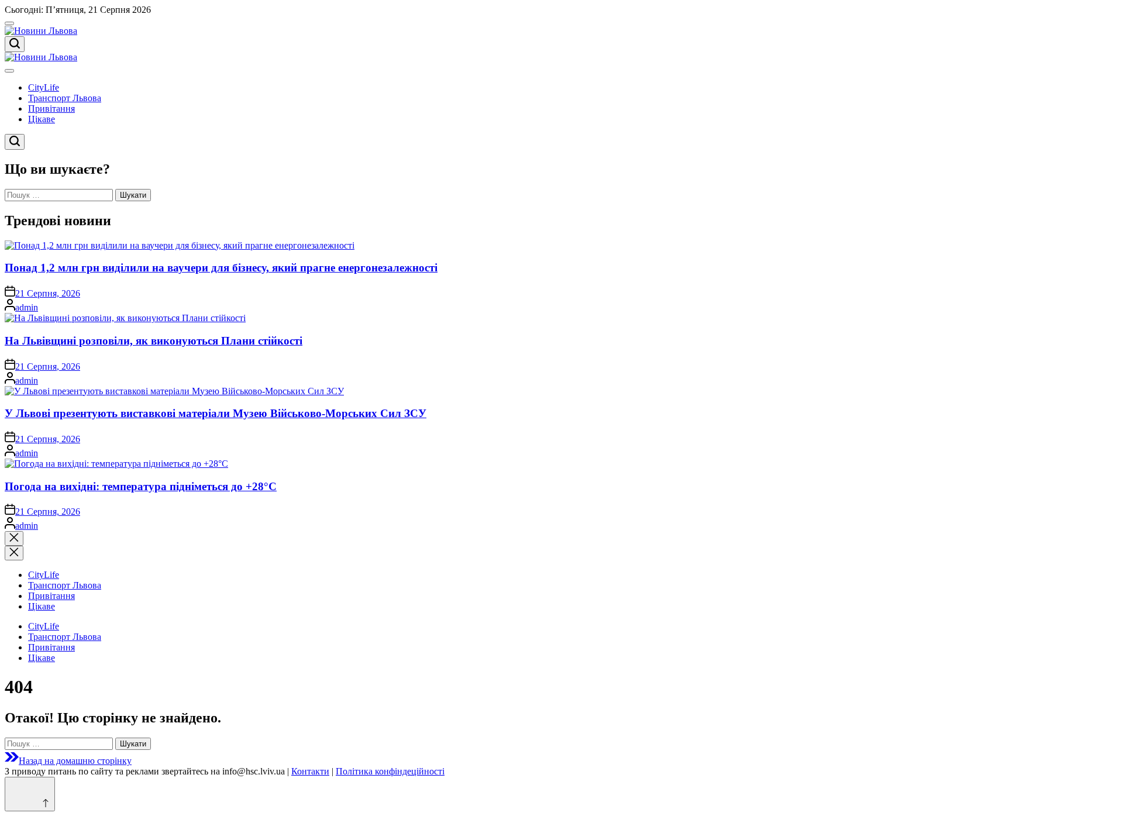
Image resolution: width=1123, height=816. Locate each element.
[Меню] (9, 23)
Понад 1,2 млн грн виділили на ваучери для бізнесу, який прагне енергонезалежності (221, 267)
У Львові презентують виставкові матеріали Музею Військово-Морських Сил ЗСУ (215, 413)
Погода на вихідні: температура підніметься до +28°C (141, 486)
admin (26, 307)
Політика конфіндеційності (390, 771)
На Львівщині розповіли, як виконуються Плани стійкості (153, 341)
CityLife (43, 87)
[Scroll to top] (30, 794)
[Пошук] (15, 44)
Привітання (51, 108)
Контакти (310, 771)
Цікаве (41, 119)
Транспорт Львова (64, 98)
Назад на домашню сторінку (75, 761)
